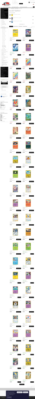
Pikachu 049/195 (16, 14)
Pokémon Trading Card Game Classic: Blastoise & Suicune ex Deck (5, 63)
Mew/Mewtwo (2, 117)
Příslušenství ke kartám (3, 69)
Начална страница (1, 7)
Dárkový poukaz (3, 74)
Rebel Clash (3, 43)
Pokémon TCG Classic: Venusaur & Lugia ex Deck (4, 65)
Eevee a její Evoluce (3, 116)
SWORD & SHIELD (4, 47)
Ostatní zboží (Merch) (4, 70)
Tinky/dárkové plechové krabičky (3, 15)
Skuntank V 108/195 (17, 17)
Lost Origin (3, 41)
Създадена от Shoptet (32, 397)
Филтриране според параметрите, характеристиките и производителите (4, 87)
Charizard (2, 115)
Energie (3, 59)
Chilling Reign (3, 40)
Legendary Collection (4, 19)
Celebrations (3, 33)
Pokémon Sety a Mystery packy (3, 76)
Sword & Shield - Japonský (4, 53)
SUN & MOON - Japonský (5, 51)
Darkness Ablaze (4, 35)
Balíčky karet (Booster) (2, 10)
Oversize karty (3, 58)
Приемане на (26, 392)
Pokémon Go (3, 42)
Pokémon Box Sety (3, 16)
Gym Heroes (3, 22)
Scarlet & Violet (4, 49)
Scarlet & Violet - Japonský (4, 54)
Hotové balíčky (3, 67)
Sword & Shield (4, 27)
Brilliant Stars (3, 32)
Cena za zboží (2, 104)
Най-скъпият (20, 26)
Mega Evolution (4, 50)
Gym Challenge (4, 23)
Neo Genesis (3, 21)
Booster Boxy (3, 13)
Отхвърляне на (19, 392)
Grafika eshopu (2, 105)
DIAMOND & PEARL (4, 24)
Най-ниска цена (16, 26)
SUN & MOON (3, 26)
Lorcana (2, 73)
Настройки (9, 397)
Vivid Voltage (3, 48)
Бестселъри (11, 26)
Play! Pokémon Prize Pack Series (4, 60)
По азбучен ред (25, 26)
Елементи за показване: (4, 83)
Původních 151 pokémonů (3, 118)
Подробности (18, 40)
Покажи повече (21, 24)
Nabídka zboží (2, 103)
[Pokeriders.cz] (6, 4)
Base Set (3, 20)
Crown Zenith (3, 34)
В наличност (3, 79)
